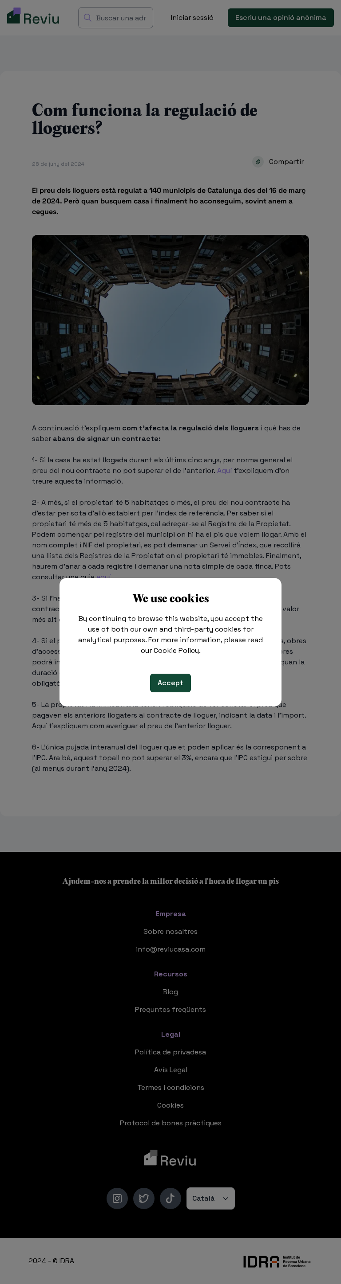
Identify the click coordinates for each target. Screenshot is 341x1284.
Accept (170, 682)
